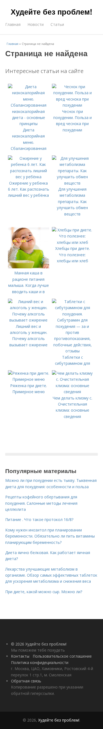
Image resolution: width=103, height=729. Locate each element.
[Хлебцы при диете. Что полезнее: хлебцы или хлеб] (72, 242)
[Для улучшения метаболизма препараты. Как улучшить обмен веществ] (72, 183)
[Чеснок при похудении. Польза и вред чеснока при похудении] (72, 105)
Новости (35, 24)
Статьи (57, 24)
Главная (13, 24)
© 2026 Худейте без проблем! (38, 644)
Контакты (20, 656)
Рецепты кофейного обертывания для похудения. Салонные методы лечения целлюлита (41, 503)
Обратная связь (26, 681)
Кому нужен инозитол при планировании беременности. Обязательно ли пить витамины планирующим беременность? (50, 536)
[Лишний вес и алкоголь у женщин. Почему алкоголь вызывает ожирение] (28, 320)
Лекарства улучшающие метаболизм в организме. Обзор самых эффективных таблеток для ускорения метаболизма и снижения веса (51, 575)
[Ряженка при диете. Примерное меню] (28, 379)
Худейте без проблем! (51, 11)
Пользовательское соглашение (62, 656)
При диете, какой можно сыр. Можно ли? (43, 591)
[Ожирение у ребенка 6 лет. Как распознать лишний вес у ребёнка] (28, 176)
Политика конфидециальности (39, 662)
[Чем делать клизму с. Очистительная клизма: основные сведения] (72, 391)
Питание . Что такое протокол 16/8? (39, 519)
